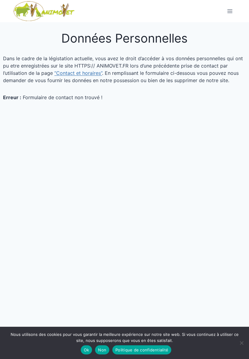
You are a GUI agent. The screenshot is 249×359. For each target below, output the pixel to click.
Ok (86, 349)
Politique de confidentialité (141, 349)
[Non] (241, 343)
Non (102, 349)
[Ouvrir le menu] (229, 11)
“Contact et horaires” (78, 73)
